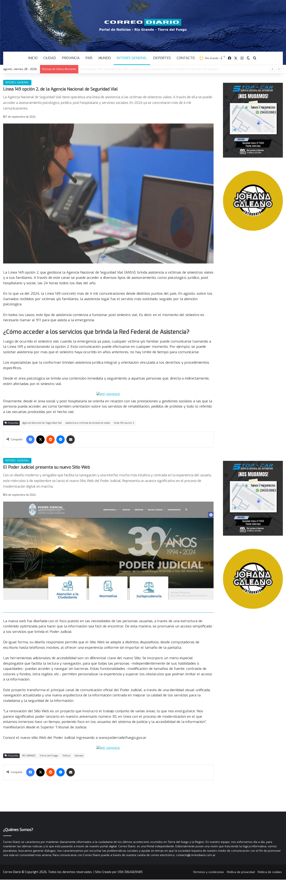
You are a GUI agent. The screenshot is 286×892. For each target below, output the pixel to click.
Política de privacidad (241, 872)
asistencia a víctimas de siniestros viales (88, 422)
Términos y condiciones (208, 872)
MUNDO (104, 58)
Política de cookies (270, 872)
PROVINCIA (71, 58)
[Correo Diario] (143, 25)
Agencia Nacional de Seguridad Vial (42, 422)
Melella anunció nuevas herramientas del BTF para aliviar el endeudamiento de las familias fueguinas (148, 69)
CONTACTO (186, 58)
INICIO (32, 58)
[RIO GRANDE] (108, 394)
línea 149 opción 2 (124, 422)
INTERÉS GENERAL (132, 58)
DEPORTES (162, 58)
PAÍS (89, 58)
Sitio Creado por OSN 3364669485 (119, 872)
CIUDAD (49, 58)
